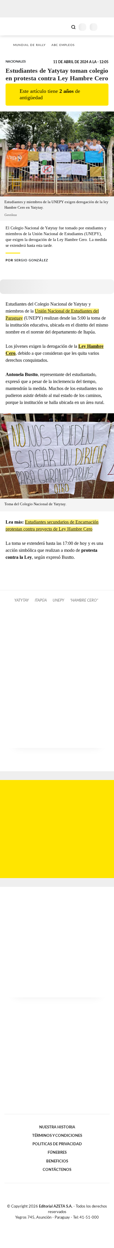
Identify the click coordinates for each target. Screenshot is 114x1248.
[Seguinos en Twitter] (54, 1224)
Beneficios (57, 1161)
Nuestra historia (57, 1127)
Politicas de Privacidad (57, 1144)
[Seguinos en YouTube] (60, 1224)
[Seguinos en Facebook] (48, 1224)
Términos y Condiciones (57, 1135)
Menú (106, 27)
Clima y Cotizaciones (63, 26)
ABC (15, 26)
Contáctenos (57, 1169)
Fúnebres (57, 1152)
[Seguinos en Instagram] (67, 1224)
